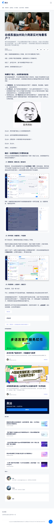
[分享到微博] (44, 49)
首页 (7, 324)
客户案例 (16, 7)
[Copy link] (47, 49)
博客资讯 (7, 7)
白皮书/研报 (21, 7)
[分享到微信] (37, 49)
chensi (9, 318)
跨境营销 (26, 7)
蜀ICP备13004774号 (41, 521)
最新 (3, 7)
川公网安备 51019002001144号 (30, 521)
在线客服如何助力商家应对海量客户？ (21, 324)
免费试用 (27, 409)
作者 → (6, 471)
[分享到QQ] (41, 49)
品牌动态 (11, 7)
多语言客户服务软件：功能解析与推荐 (21, 353)
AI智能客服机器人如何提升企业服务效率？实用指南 (26, 386)
